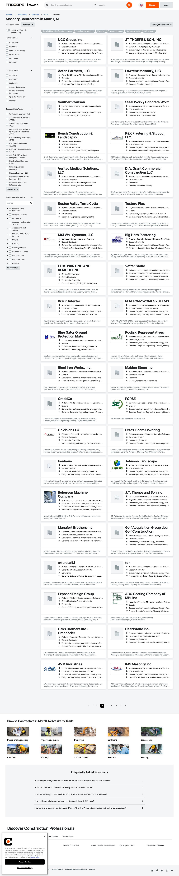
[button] (6, 42)
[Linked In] (152, 871)
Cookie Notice (34, 857)
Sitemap (92, 869)
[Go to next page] (125, 706)
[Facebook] (157, 870)
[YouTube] (172, 871)
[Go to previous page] (88, 706)
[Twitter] (162, 871)
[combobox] (111, 5)
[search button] (129, 5)
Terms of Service (57, 869)
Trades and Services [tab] (50, 837)
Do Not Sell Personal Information (76, 869)
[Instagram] (167, 871)
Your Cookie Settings (25, 868)
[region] (25, 854)
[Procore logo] (15, 5)
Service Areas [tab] (68, 837)
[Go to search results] (31, 202)
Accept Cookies (25, 862)
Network (32, 5)
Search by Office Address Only (17, 31)
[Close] (44, 836)
